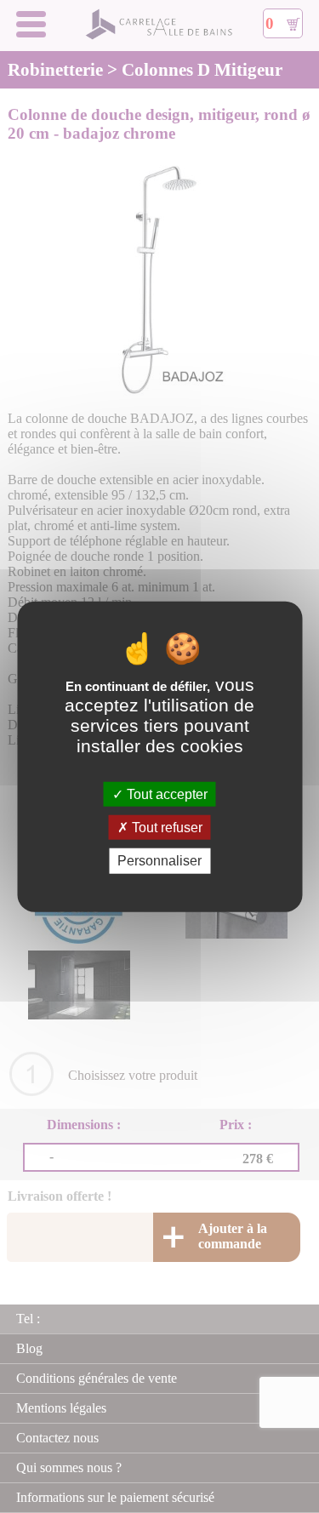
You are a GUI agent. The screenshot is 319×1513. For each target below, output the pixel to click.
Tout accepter (165, 794)
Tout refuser (165, 827)
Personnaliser (159, 861)
